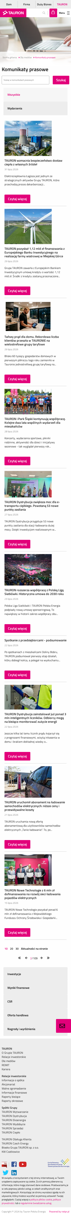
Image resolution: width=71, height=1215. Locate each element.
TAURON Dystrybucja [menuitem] (14, 1116)
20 (11, 949)
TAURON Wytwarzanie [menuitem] (15, 1112)
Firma (26, 4)
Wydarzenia (14, 108)
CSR (9, 1001)
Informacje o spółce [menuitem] (13, 1080)
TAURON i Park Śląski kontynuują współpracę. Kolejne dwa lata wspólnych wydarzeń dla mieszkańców (34, 423)
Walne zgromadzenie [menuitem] (14, 1088)
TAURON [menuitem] (7, 1049)
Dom (9, 4)
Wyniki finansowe (18, 988)
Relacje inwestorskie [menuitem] (14, 1057)
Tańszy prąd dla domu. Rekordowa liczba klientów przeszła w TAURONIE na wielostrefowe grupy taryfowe (31, 340)
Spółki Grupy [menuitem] (9, 1108)
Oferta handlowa (17, 1015)
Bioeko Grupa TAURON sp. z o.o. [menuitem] (20, 1147)
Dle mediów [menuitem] (8, 1061)
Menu (62, 13)
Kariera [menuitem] (6, 1069)
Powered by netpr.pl (59, 1211)
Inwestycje (14, 974)
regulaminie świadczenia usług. (36, 1203)
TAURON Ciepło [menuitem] (11, 1132)
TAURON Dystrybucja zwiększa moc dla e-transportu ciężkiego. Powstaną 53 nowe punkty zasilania (32, 506)
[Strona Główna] (13, 13)
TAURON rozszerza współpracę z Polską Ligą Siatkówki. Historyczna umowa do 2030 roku (34, 592)
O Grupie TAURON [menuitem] (12, 1053)
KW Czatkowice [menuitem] (11, 1152)
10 (6, 949)
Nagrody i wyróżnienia (21, 1029)
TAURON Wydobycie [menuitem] (13, 1124)
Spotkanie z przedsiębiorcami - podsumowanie (35, 640)
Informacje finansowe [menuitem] (14, 1092)
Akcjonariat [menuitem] (8, 1084)
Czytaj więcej (17, 198)
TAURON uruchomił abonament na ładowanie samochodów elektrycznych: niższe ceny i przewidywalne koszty (34, 806)
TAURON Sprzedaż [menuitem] (12, 1128)
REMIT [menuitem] (5, 1065)
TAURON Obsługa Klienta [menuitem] (16, 1139)
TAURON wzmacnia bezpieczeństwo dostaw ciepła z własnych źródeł (33, 162)
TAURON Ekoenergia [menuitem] (14, 1120)
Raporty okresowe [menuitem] (12, 1101)
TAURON (62, 4)
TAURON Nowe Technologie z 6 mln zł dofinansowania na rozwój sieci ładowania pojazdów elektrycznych (32, 894)
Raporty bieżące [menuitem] (11, 1097)
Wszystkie (13, 94)
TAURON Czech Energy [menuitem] (15, 1143)
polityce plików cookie (41, 1199)
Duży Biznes (44, 4)
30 (17, 949)
